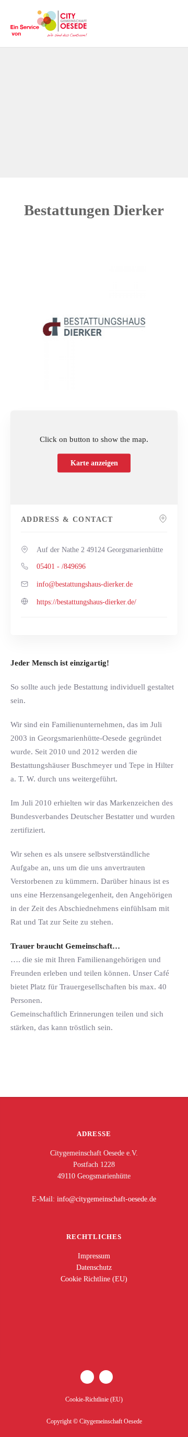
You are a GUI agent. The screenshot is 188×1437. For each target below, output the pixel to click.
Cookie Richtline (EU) (94, 1279)
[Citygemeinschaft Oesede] (49, 23)
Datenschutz (94, 1267)
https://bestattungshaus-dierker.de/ (86, 602)
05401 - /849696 (61, 566)
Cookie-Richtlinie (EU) (94, 1399)
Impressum (94, 1256)
